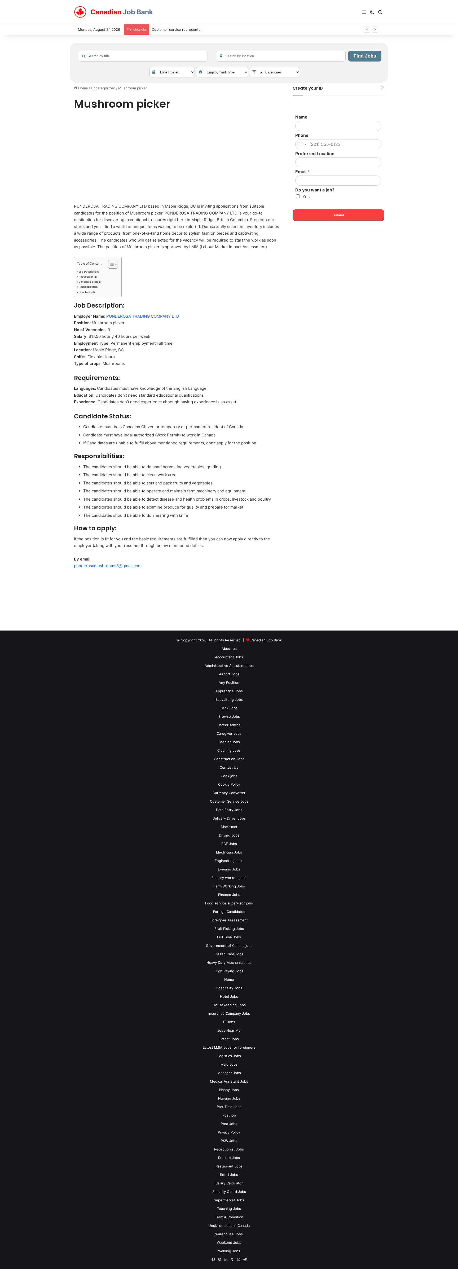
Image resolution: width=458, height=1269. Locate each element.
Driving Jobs (229, 835)
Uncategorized (103, 88)
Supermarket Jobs (229, 1200)
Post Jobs (229, 1124)
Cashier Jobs (229, 742)
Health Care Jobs (229, 954)
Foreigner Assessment (229, 920)
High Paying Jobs (229, 971)
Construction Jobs (229, 759)
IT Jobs (229, 1022)
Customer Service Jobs (229, 801)
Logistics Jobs (229, 1056)
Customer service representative (179, 29)
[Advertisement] (177, 158)
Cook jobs (229, 776)
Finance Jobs (229, 894)
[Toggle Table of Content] (110, 264)
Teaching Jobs (229, 1208)
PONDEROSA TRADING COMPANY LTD (142, 316)
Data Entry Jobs (229, 810)
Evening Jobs (229, 869)
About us (229, 648)
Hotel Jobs (229, 996)
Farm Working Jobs (229, 886)
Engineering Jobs (229, 861)
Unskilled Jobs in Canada (229, 1225)
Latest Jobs (229, 1039)
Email (302, 171)
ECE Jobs (229, 844)
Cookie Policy (229, 784)
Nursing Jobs (229, 1098)
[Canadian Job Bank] (113, 12)
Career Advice (229, 725)
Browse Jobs (229, 716)
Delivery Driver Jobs (229, 818)
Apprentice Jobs (229, 691)
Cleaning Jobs (229, 750)
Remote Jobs (229, 1158)
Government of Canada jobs (229, 945)
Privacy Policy (229, 1132)
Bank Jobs (229, 708)
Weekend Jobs (229, 1242)
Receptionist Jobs (229, 1149)
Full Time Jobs (229, 937)
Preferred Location (314, 153)
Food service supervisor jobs (229, 903)
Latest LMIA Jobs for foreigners (229, 1047)
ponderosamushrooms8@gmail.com (108, 565)
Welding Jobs (229, 1251)
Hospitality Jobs (229, 988)
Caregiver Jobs (229, 733)
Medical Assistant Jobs (229, 1081)
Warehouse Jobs (229, 1234)
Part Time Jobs (229, 1107)
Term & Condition (229, 1217)
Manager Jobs (229, 1073)
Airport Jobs (229, 674)
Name (301, 117)
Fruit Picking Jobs (229, 928)
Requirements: (88, 276)
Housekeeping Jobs (229, 1005)
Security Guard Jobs (229, 1191)
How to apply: (87, 292)
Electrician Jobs (229, 852)
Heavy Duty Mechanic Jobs (229, 962)
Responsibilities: (88, 286)
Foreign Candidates (229, 911)
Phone (302, 135)
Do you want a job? (314, 189)
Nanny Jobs (229, 1090)
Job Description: (89, 271)
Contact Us (229, 767)
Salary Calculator (229, 1183)
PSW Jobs (229, 1141)
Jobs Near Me (229, 1030)
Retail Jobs (229, 1174)
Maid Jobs (229, 1064)
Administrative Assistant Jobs (229, 665)
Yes (306, 196)
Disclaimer (229, 827)
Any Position (229, 682)
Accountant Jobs (229, 657)
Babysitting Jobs (229, 699)
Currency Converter (229, 793)
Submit (338, 215)
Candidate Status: (90, 281)
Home (82, 88)
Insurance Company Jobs (229, 1013)
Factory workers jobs (229, 878)
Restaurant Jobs (229, 1166)
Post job (229, 1115)
